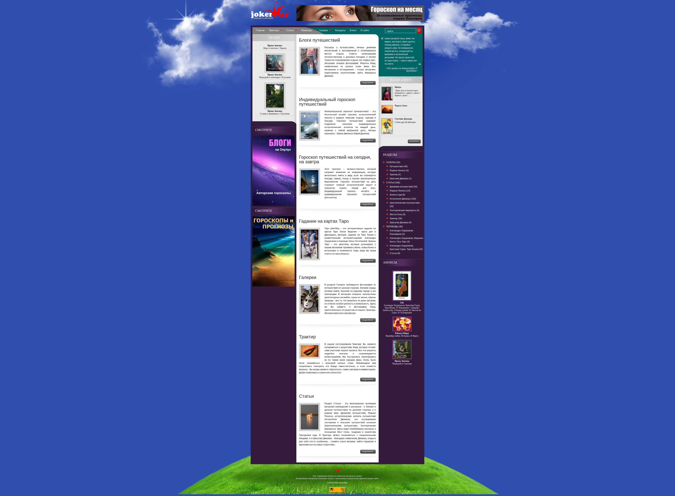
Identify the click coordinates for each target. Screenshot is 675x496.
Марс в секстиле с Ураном (275, 48)
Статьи (290, 30)
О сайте (365, 30)
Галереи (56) (393, 162)
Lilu (402, 302)
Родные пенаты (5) (399, 170)
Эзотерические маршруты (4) (404, 210)
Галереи (323, 30)
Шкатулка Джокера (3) (401, 222)
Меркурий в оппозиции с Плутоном (275, 77)
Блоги (353, 30)
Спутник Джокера (403, 119)
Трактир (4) (395, 174)
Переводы (306, 30)
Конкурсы (340, 30)
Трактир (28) (396, 218)
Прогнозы (274, 30)
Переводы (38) (394, 226)
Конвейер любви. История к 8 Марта (402, 336)
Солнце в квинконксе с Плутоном (275, 113)
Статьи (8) (395, 253)
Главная (260, 30)
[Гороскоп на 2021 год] (273, 285)
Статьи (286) (393, 182)
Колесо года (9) (397, 195)
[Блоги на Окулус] (273, 204)
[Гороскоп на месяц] (360, 20)
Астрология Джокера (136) (403, 199)
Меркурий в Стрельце (402, 363)
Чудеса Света (401, 105)
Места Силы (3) (397, 214)
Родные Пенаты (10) (400, 190)
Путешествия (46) (399, 166)
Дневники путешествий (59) (403, 186)
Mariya (398, 87)
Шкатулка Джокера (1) (401, 178)
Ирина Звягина (402, 361)
